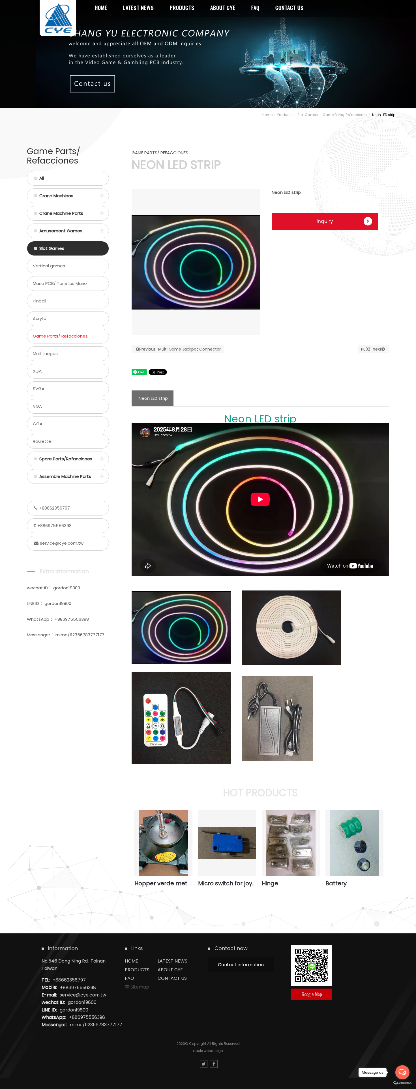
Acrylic (39, 318)
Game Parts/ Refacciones (345, 114)
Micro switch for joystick (227, 883)
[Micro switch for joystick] (227, 843)
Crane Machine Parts (61, 213)
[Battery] (354, 843)
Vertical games (49, 266)
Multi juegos (45, 353)
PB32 (371, 349)
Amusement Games (60, 231)
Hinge (270, 883)
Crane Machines (56, 196)
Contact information (241, 964)
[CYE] (58, 18)
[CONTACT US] (208, 54)
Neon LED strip (153, 398)
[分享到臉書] (214, 1064)
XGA (37, 371)
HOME (131, 961)
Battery (336, 883)
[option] (196, 262)
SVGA (38, 389)
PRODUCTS (137, 969)
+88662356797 (54, 508)
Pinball (39, 301)
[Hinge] (291, 843)
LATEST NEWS (172, 961)
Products (285, 114)
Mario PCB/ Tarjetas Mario (60, 283)
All (41, 178)
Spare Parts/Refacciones (65, 459)
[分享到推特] (203, 1064)
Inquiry (325, 221)
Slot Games (307, 114)
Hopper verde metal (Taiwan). (163, 883)
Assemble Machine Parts (65, 476)
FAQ (129, 978)
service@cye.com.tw (61, 543)
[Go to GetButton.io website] (402, 1083)
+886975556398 (54, 526)
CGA (37, 424)
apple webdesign (208, 1050)
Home (267, 114)
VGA (37, 406)
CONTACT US (172, 978)
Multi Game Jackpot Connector (180, 349)
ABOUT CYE (170, 969)
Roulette (42, 441)
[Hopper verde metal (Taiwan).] (163, 843)
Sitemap (139, 987)
